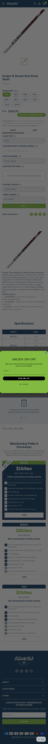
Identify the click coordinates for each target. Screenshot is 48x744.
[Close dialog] (46, 353)
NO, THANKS (24, 384)
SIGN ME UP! (24, 378)
